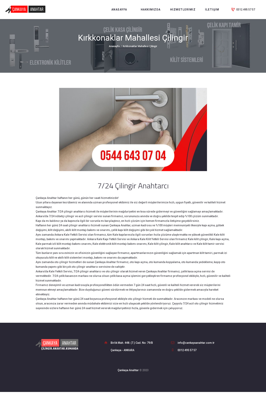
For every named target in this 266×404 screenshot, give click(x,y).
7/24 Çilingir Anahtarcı (133, 185)
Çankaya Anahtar (128, 370)
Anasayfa (114, 46)
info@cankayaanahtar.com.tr (196, 342)
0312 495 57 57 (187, 350)
